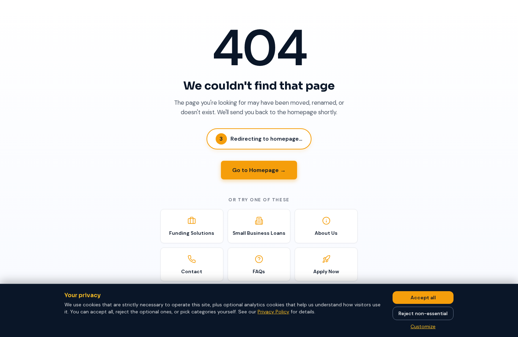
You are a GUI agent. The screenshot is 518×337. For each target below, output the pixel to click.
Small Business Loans (259, 233)
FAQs (259, 271)
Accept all (423, 297)
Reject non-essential (423, 313)
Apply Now (326, 271)
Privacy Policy (273, 311)
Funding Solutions (191, 233)
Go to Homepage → (259, 170)
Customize (423, 326)
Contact (191, 271)
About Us (326, 233)
